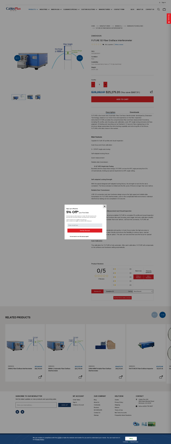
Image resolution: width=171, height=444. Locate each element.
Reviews (169, 17)
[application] (85, 439)
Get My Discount (85, 230)
